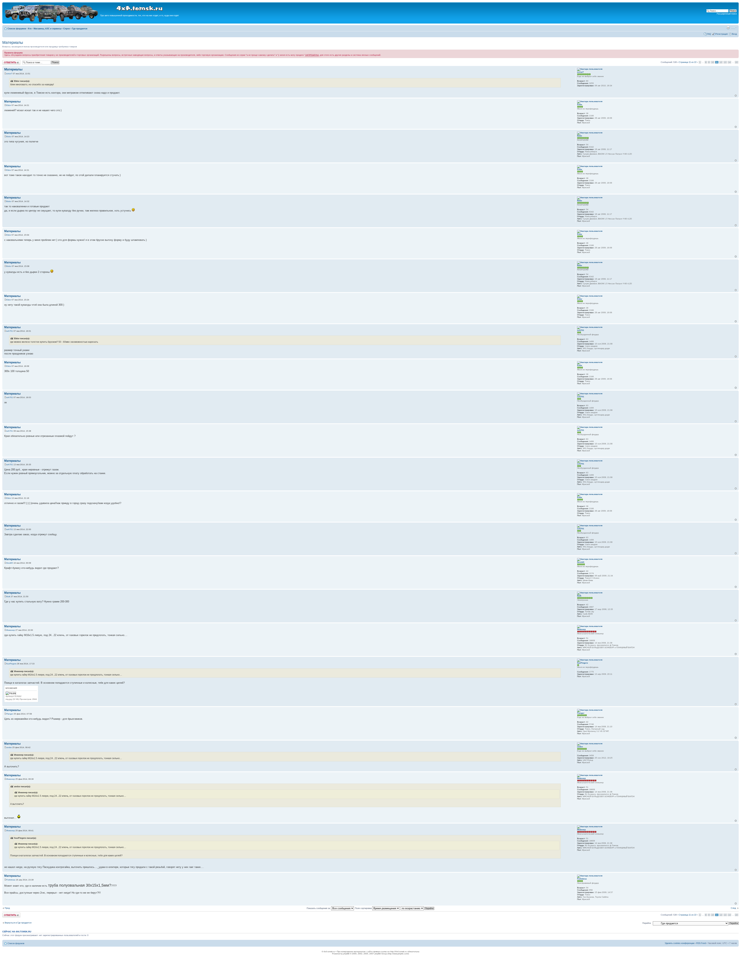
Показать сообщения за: (319, 908)
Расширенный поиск (727, 14)
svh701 (9, 331)
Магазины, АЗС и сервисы (47, 28)
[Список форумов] (52, 21)
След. (733, 908)
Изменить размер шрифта (734, 28)
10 (712, 62)
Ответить (7, 61)
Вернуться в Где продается (18, 923)
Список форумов (17, 28)
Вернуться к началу (736, 96)
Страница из (687, 62)
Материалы (12, 42)
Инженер (10, 630)
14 (729, 62)
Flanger (9, 714)
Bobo (8, 136)
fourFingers (11, 664)
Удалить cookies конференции (679, 943)
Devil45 (9, 563)
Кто (30, 28)
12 (721, 62)
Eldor (8, 105)
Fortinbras (10, 880)
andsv (9, 747)
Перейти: (646, 923)
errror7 (9, 74)
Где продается (79, 28)
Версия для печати (728, 28)
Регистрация (721, 34)
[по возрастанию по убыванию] (418, 908)
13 (725, 62)
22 (736, 62)
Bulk (8, 596)
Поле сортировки (363, 908)
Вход (734, 34)
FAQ (709, 34)
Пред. (7, 908)
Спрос (66, 28)
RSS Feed (701, 943)
